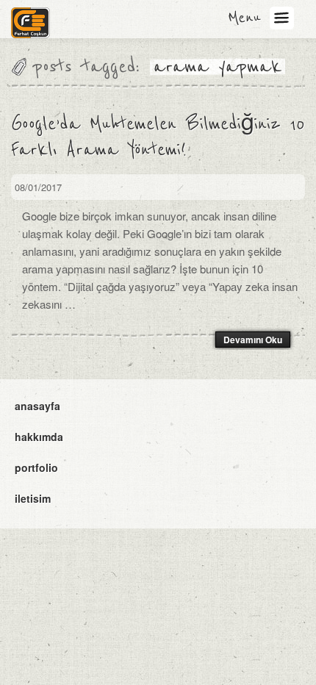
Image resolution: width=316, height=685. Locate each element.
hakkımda (39, 436)
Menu (244, 17)
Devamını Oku (252, 339)
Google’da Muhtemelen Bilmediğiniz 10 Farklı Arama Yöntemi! (157, 137)
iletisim (33, 498)
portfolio (36, 467)
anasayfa (37, 405)
